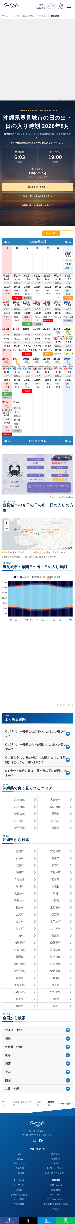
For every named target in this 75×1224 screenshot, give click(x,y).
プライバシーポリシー (56, 1199)
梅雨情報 (55, 1154)
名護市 (20, 865)
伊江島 (55, 914)
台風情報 (20, 1173)
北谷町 (20, 928)
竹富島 (20, 998)
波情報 (19, 1190)
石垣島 (20, 858)
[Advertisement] (37, 61)
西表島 (55, 984)
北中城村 (19, 820)
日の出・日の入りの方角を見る (35, 196)
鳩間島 (20, 1005)
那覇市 (20, 851)
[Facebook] (41, 1140)
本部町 (55, 900)
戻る (7, 242)
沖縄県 (42, 16)
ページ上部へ (66, 1103)
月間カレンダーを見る (36, 187)
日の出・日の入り (55, 1168)
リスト (66, 233)
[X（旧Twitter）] (34, 1140)
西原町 (55, 827)
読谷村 (20, 921)
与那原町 (19, 942)
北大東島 (19, 806)
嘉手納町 (55, 820)
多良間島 (19, 984)
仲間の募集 (19, 1204)
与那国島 (19, 991)
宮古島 (55, 879)
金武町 (20, 914)
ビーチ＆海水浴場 (19, 1194)
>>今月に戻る (37, 440)
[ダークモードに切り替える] (51, 6)
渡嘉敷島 (19, 949)
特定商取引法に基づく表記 (56, 1204)
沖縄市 (20, 872)
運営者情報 (56, 1190)
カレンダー (51, 233)
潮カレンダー (19, 1163)
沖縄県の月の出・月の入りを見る (35, 205)
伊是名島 (19, 813)
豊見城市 (55, 872)
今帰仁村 (19, 900)
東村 (55, 893)
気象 (20, 1154)
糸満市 (55, 865)
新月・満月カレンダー (55, 1173)
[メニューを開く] (69, 6)
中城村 (20, 935)
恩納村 (20, 907)
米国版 (56, 1209)
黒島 (55, 1005)
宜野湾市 (55, 851)
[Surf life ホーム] (11, 6)
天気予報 (20, 1168)
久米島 (20, 977)
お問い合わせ (56, 1185)
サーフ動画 (19, 1199)
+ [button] (6, 523)
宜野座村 (55, 907)
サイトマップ (56, 1194)
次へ (67, 242)
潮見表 (20, 1159)
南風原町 (55, 942)
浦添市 (55, 858)
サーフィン (19, 1185)
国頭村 (55, 886)
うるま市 (19, 879)
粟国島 (55, 813)
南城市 (20, 886)
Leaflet (59, 548)
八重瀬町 (55, 977)
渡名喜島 (19, 799)
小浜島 (55, 998)
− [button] (6, 528)
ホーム (5, 16)
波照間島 (55, 991)
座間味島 (55, 949)
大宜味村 (55, 799)
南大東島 (55, 806)
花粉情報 (55, 1159)
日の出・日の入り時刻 (23, 16)
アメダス (55, 1163)
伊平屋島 (19, 827)
